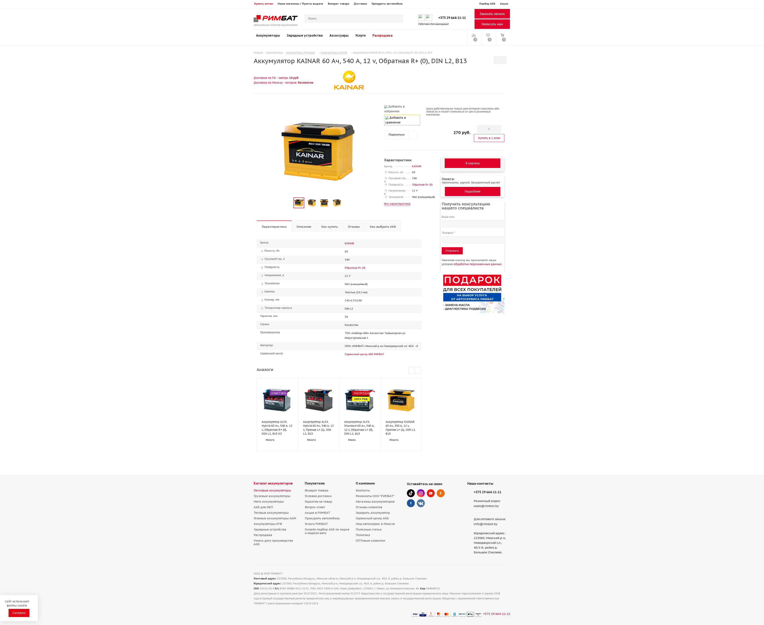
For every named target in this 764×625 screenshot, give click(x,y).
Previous (289, 203)
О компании (365, 483)
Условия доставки (318, 496)
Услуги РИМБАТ (316, 524)
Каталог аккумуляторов (273, 483)
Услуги (360, 35)
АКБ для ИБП (263, 507)
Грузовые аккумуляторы (272, 496)
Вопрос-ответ (315, 507)
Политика (363, 535)
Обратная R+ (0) (422, 184)
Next (347, 203)
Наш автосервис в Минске (375, 524)
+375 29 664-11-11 (452, 18)
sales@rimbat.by (486, 506)
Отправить (452, 250)
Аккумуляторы (268, 35)
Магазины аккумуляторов (375, 501)
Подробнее (472, 191)
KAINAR (416, 166)
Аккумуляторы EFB (268, 524)
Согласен (19, 613)
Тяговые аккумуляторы (271, 513)
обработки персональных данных (478, 264)
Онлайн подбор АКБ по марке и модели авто (327, 531)
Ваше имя (448, 217)
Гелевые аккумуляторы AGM (275, 518)
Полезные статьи (368, 529)
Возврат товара (316, 490)
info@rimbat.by (485, 524)
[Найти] (398, 18)
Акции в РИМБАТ (317, 513)
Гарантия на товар (318, 501)
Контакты (363, 490)
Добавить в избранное (394, 109)
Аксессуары (339, 35)
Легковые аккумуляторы (272, 490)
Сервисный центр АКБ (372, 518)
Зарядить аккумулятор (373, 513)
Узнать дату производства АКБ (273, 542)
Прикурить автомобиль (322, 518)
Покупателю (315, 483)
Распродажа (382, 35)
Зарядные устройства (305, 35)
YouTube (431, 493)
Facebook (411, 503)
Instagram (421, 493)
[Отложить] (374, 108)
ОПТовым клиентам (370, 540)
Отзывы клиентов (369, 507)
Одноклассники (441, 493)
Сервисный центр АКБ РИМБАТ (364, 354)
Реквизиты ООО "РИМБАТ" (375, 496)
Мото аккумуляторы (269, 501)
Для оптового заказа (489, 519)
